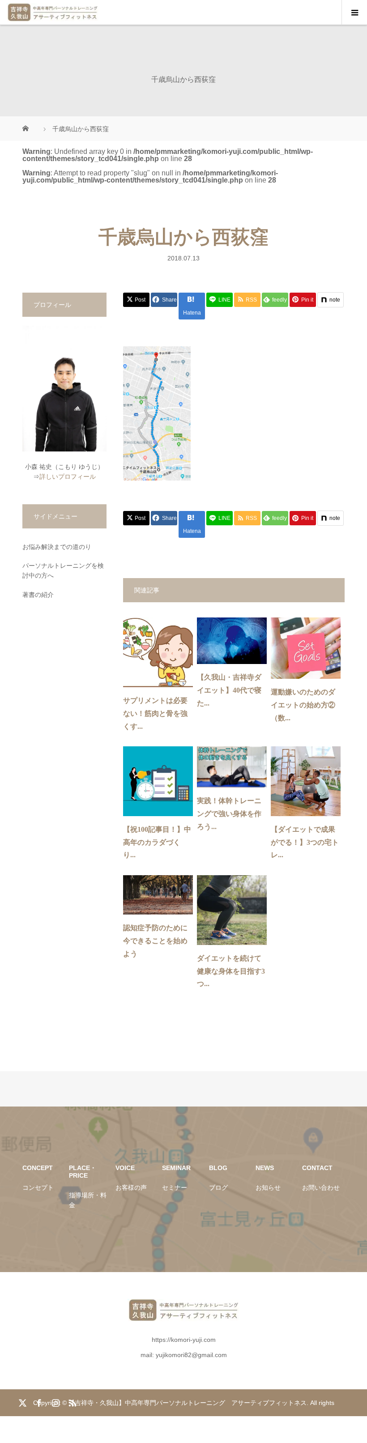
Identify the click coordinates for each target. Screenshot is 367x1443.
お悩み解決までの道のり (56, 546)
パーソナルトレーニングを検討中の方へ (63, 570)
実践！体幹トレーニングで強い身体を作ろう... (229, 813)
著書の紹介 (38, 594)
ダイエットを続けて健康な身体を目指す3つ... (231, 971)
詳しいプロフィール (67, 476)
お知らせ (268, 1187)
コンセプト (38, 1187)
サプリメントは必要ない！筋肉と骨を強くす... (155, 713)
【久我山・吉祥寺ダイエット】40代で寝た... (229, 690)
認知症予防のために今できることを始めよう (155, 941)
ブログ (218, 1187)
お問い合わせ (321, 1187)
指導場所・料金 (88, 1200)
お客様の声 (131, 1187)
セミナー (174, 1187)
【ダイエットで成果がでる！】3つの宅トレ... (305, 842)
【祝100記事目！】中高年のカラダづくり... (157, 842)
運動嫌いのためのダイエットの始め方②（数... (303, 705)
